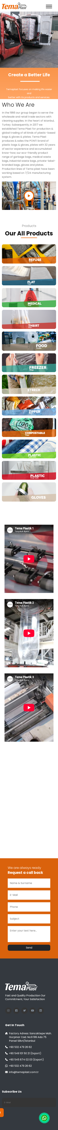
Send (29, 947)
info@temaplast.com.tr (24, 1072)
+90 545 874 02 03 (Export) (26, 1059)
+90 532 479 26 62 (20, 1047)
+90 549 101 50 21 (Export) (25, 1053)
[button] (49, 6)
